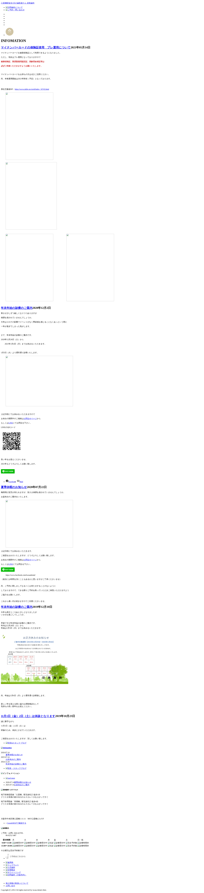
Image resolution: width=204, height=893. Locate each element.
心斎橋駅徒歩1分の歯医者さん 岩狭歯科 (17, 3)
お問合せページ (30, 419)
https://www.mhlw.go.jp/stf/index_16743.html (32, 89)
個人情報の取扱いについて (17, 883)
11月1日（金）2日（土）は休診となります (28, 716)
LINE (10, 423)
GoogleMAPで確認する (16, 823)
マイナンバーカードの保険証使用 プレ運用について (36, 47)
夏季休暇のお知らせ (14, 487)
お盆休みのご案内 (13, 759)
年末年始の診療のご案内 (16, 307)
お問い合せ (10, 886)
